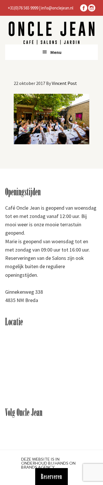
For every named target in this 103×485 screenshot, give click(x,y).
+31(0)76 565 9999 (23, 8)
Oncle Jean (51, 33)
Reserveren (51, 476)
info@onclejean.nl (57, 8)
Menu (56, 52)
